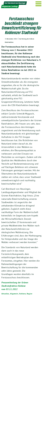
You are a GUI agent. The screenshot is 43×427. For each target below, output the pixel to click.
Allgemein (14, 294)
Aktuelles (5, 294)
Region (29, 294)
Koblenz (22, 294)
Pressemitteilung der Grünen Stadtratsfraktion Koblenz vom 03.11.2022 (14, 286)
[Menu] (38, 4)
